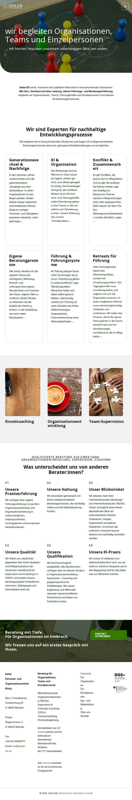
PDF (43, 751)
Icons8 (89, 793)
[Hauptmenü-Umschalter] (125, 6)
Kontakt (84, 716)
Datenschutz (65, 793)
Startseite (85, 673)
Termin (46, 763)
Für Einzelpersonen (86, 693)
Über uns (85, 712)
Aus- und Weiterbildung (87, 704)
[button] (108, 635)
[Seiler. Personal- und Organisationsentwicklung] (13, 6)
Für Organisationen (87, 681)
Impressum (78, 793)
